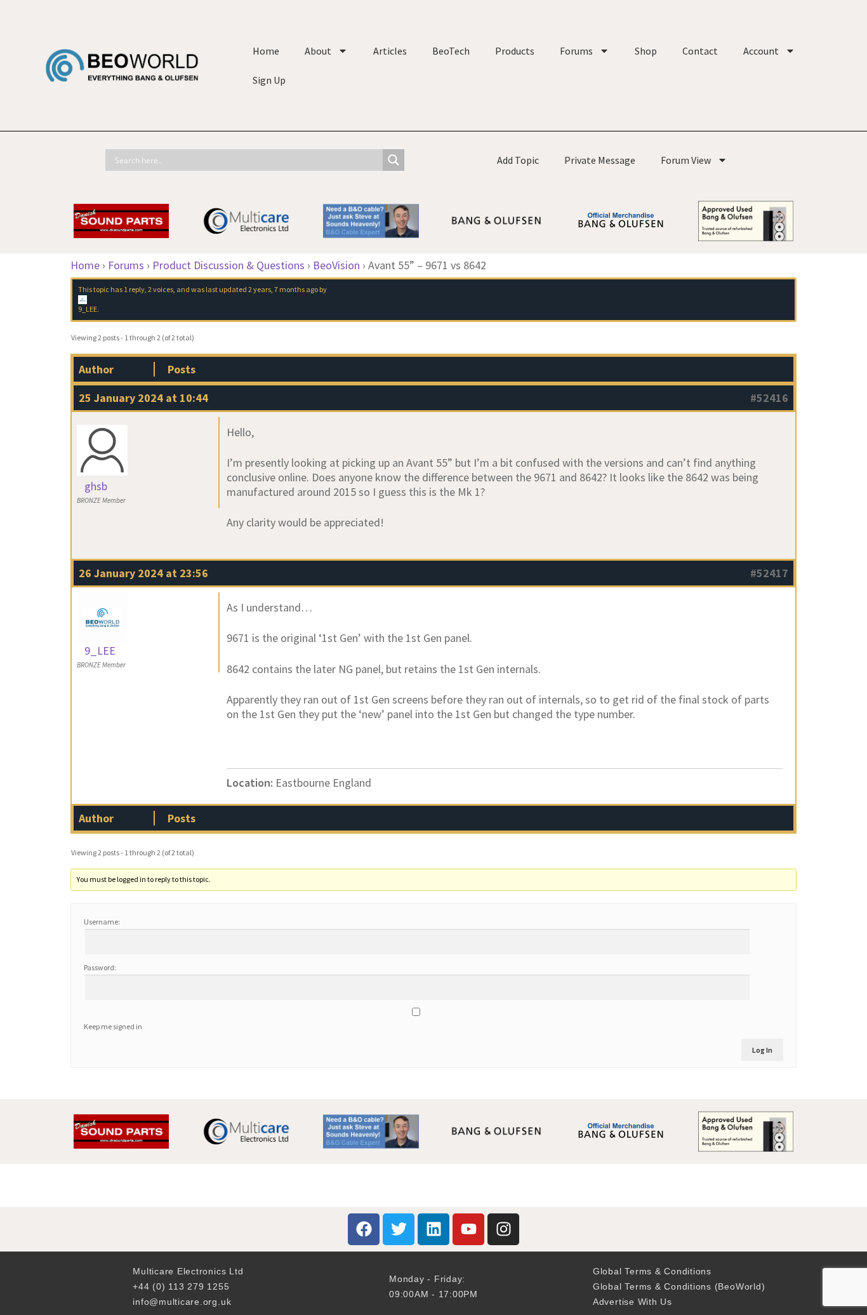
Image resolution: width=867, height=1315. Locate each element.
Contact (700, 50)
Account (761, 50)
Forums (576, 50)
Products (514, 50)
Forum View (686, 160)
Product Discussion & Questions (228, 265)
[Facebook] (364, 1229)
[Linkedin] (433, 1229)
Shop (646, 50)
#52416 (769, 397)
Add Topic (518, 160)
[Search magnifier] (393, 160)
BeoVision (336, 265)
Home (266, 50)
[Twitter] (398, 1229)
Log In (762, 1050)
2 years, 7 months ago (283, 289)
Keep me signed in (113, 1026)
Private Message (599, 160)
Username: (102, 921)
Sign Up (269, 80)
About (318, 50)
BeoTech (451, 50)
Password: (100, 967)
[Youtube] (468, 1229)
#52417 (769, 573)
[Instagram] (503, 1229)
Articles (390, 50)
